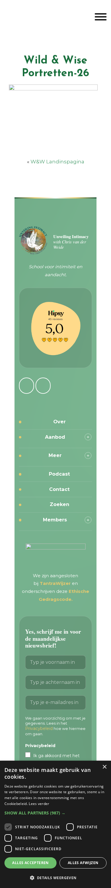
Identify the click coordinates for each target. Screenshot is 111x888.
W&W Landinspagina (57, 162)
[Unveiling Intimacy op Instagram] (26, 386)
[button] (55, 813)
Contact (59, 489)
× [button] (104, 767)
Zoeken (59, 504)
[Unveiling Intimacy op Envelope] (43, 386)
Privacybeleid (39, 728)
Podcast (59, 474)
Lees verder (39, 803)
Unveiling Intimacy (55, 15)
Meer (55, 455)
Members (55, 520)
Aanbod (55, 437)
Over (59, 422)
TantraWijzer (56, 583)
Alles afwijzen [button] (83, 862)
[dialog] (55, 824)
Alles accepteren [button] (30, 862)
